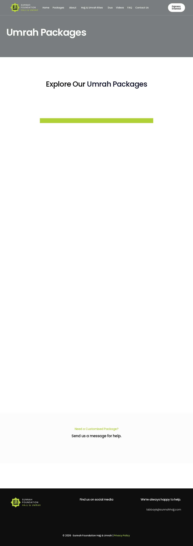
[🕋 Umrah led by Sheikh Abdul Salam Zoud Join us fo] (19, 476)
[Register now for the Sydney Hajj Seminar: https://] (173, 476)
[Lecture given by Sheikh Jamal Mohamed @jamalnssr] (135, 476)
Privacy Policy (122, 535)
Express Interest (176, 7)
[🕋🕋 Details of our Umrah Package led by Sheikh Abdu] (96, 476)
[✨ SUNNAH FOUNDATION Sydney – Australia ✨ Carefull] (58, 476)
